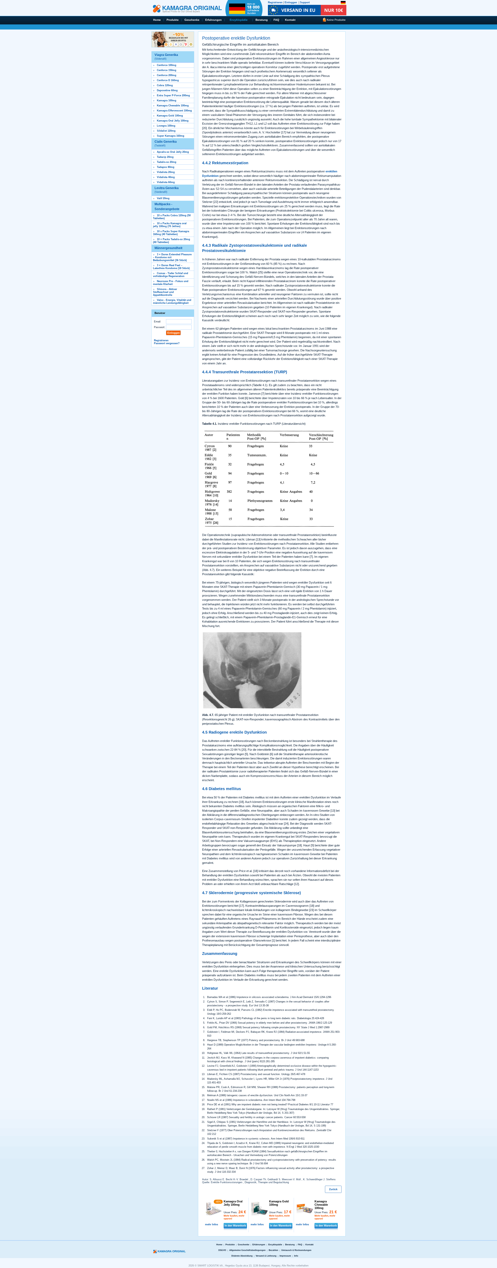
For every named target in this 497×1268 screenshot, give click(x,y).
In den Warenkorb (235, 1225)
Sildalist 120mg (166, 130)
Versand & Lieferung (266, 1256)
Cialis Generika (166, 143)
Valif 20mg (163, 198)
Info (296, 1256)
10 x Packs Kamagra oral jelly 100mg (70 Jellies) (170, 225)
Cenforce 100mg (166, 65)
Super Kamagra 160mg (170, 135)
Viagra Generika (166, 56)
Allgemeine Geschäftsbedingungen (247, 1250)
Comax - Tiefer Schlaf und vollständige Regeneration (170, 275)
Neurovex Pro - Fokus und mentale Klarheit (170, 283)
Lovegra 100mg (166, 125)
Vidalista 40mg (166, 177)
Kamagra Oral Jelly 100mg (173, 120)
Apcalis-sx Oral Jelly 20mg (173, 151)
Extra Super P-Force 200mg (173, 95)
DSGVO (222, 1250)
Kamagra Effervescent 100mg (174, 110)
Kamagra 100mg (166, 100)
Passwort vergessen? (167, 343)
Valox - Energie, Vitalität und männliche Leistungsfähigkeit (172, 301)
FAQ (276, 19)
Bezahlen (273, 1250)
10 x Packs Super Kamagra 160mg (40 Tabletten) (171, 233)
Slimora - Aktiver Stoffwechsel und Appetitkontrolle (165, 292)
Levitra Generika (167, 189)
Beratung (261, 19)
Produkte (173, 19)
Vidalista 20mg (166, 172)
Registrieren (275, 2)
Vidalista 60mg (166, 182)
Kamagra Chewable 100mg (173, 105)
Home (157, 19)
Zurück (333, 1189)
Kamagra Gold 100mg (170, 115)
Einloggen (291, 2)
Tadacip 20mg (165, 156)
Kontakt (290, 19)
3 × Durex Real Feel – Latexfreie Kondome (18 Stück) (171, 267)
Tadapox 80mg (165, 167)
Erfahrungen (213, 19)
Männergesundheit (168, 248)
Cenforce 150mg (166, 70)
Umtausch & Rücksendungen (296, 1250)
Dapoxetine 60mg (167, 90)
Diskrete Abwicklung (242, 1256)
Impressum (285, 1256)
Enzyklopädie (239, 19)
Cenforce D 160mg (168, 80)
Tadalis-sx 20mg (166, 162)
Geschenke (191, 19)
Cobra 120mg (165, 85)
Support (305, 2)
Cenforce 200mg (166, 75)
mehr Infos (211, 1224)
